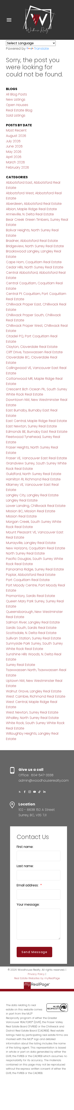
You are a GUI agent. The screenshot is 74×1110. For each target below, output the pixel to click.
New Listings (15, 99)
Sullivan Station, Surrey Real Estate (33, 638)
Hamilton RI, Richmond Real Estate (33, 479)
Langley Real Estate (22, 500)
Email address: (28, 885)
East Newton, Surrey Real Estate (31, 426)
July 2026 (13, 141)
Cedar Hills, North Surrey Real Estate (34, 267)
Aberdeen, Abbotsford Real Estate (34, 203)
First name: (25, 847)
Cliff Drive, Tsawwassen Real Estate (34, 352)
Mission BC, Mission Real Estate (30, 511)
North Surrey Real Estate (25, 553)
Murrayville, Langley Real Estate (31, 542)
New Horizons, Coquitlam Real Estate (35, 548)
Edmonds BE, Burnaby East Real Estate (36, 431)
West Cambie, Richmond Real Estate (35, 696)
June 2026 (14, 146)
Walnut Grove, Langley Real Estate (33, 691)
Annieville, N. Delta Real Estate (30, 214)
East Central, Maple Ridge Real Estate (36, 420)
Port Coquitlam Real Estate (28, 579)
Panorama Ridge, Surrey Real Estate (35, 569)
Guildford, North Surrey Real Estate (33, 473)
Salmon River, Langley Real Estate (33, 622)
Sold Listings (15, 115)
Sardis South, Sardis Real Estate (31, 627)
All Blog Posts (16, 94)
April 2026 (13, 156)
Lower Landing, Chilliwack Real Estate (36, 505)
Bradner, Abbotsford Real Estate (32, 240)
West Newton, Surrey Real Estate (32, 712)
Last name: (25, 866)
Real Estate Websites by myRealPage (37, 978)
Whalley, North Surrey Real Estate (32, 717)
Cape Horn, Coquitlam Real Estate (34, 262)
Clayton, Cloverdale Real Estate (32, 346)
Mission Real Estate (21, 516)
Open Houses (17, 104)
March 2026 (15, 162)
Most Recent (16, 130)
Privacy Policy (36, 974)
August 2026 (16, 135)
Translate (41, 48)
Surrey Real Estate (20, 664)
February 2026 (17, 167)
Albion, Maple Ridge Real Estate (31, 209)
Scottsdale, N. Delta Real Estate (31, 632)
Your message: (28, 904)
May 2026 (13, 151)
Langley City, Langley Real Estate (32, 495)
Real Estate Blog (19, 110)
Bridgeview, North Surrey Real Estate (35, 246)
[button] (19, 792)
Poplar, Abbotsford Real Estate (31, 574)
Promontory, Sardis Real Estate (30, 595)
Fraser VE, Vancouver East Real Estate (36, 458)
